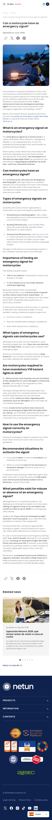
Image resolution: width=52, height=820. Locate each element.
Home (5, 13)
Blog (13, 13)
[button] (4, 4)
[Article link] (26, 626)
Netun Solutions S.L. (18, 792)
